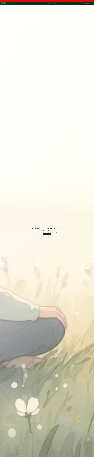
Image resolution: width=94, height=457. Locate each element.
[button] (47, 234)
